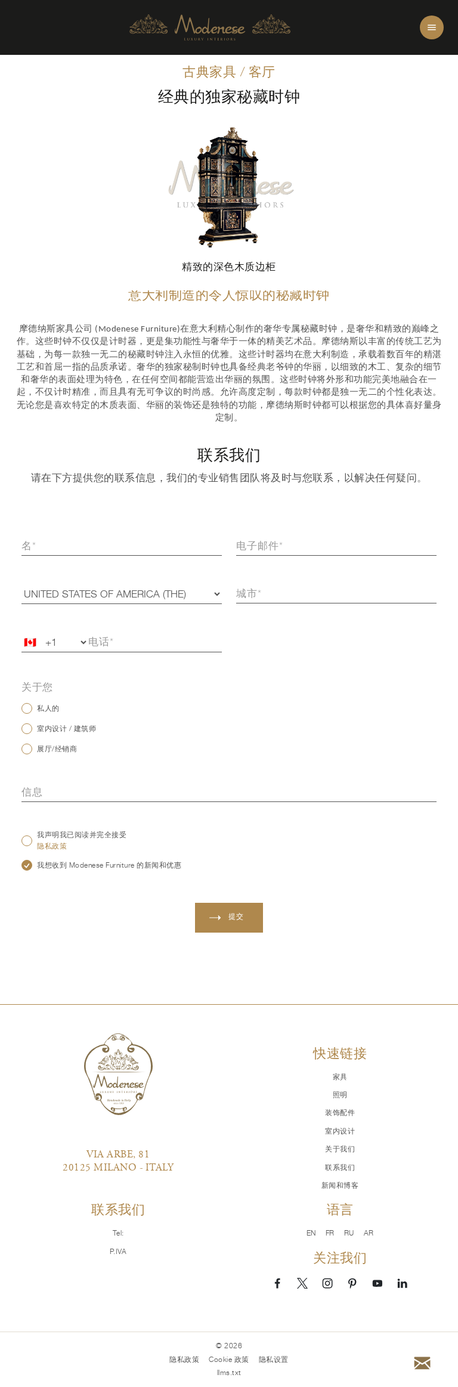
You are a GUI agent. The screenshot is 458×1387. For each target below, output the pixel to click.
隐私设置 (274, 1359)
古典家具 (209, 71)
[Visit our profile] (277, 1283)
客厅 (262, 71)
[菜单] (432, 27)
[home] (210, 27)
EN (311, 1233)
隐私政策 (52, 846)
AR (369, 1233)
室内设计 (340, 1131)
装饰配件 (340, 1113)
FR (330, 1233)
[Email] (422, 1363)
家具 (340, 1077)
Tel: (118, 1233)
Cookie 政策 (229, 1359)
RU (349, 1233)
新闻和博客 (340, 1185)
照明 (340, 1095)
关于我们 (340, 1149)
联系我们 (340, 1167)
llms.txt (229, 1373)
